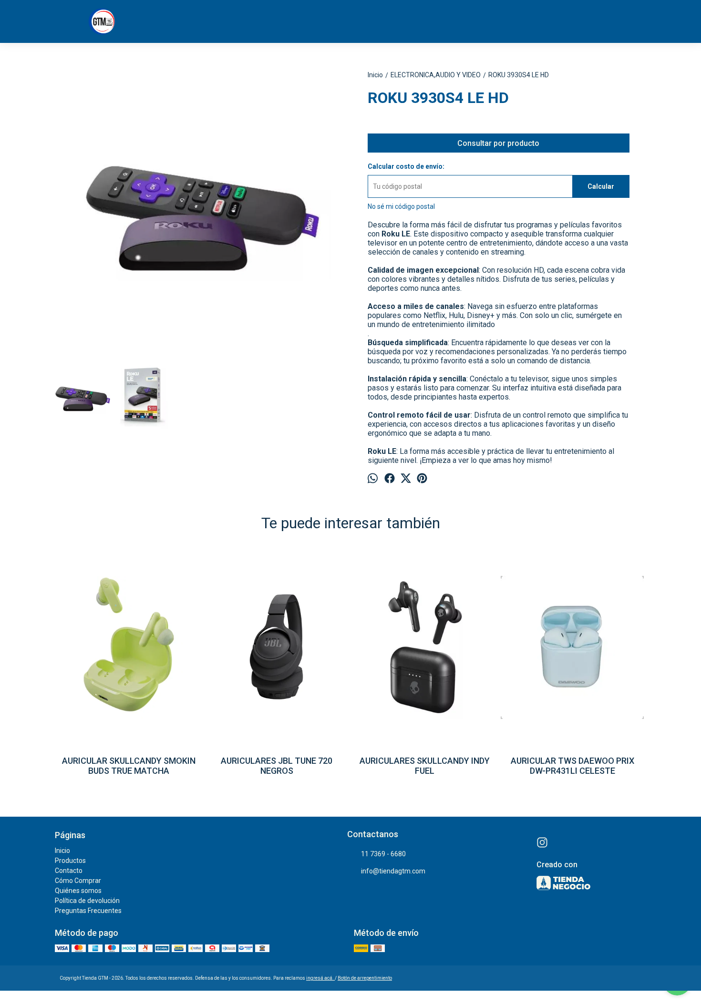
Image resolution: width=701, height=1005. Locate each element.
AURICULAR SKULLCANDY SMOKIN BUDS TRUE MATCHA (129, 766)
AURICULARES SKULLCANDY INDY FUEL (425, 766)
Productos (70, 860)
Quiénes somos (78, 890)
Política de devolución (87, 900)
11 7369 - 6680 (383, 854)
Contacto (68, 870)
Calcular (601, 186)
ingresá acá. (320, 978)
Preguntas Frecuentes (88, 910)
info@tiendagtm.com (393, 871)
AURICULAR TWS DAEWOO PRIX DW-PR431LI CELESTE (572, 766)
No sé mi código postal (401, 206)
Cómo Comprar (78, 880)
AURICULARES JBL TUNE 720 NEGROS (276, 766)
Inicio (62, 850)
